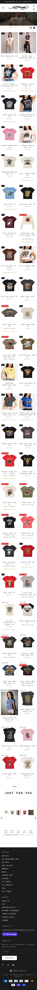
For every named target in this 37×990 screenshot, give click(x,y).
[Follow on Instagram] (8, 965)
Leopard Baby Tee (27, 562)
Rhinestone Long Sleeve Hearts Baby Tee (27, 235)
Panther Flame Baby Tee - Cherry (9, 472)
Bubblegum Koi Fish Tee (27, 746)
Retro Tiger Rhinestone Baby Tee (27, 57)
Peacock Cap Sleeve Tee (9, 746)
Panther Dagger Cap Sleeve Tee (27, 115)
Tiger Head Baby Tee (27, 383)
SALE (4, 888)
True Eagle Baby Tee (9, 296)
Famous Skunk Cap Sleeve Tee (9, 718)
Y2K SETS (5, 862)
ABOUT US (5, 901)
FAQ (3, 904)
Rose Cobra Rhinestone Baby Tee (27, 593)
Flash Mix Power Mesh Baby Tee (9, 356)
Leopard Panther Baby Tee (27, 146)
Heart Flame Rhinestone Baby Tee (27, 472)
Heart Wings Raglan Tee (27, 621)
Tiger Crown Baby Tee (27, 325)
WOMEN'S (5, 869)
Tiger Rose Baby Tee (27, 204)
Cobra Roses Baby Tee (9, 654)
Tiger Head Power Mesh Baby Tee (9, 682)
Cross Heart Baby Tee (9, 503)
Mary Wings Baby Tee (9, 56)
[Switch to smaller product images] (34, 28)
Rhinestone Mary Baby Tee (27, 774)
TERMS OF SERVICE (9, 914)
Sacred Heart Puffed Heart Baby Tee (9, 414)
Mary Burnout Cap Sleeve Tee (27, 710)
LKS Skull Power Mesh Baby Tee (27, 654)
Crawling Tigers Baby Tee (27, 85)
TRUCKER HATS (7, 875)
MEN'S (4, 872)
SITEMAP (5, 920)
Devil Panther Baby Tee (27, 174)
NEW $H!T (5, 856)
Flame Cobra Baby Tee (9, 774)
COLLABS (5, 878)
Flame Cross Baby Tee (9, 115)
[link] (6, 817)
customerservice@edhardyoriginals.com (18, 930)
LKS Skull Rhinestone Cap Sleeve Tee (9, 622)
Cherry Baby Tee (27, 533)
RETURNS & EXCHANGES (10, 910)
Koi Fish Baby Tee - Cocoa (9, 266)
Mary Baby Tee (9, 593)
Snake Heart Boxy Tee (9, 325)
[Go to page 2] (23, 784)
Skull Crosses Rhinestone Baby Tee (9, 85)
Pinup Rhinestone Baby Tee (9, 234)
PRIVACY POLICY (8, 917)
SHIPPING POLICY (8, 907)
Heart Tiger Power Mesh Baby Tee (27, 682)
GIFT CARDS (6, 891)
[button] (1, 818)
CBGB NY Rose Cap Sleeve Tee (9, 534)
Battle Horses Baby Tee (27, 266)
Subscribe (9, 958)
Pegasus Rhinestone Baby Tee (9, 173)
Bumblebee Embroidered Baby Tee (9, 385)
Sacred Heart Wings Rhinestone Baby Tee (27, 414)
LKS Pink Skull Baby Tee (27, 356)
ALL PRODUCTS (7, 885)
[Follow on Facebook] (3, 965)
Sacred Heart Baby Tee (9, 444)
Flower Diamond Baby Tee (9, 146)
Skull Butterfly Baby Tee (9, 563)
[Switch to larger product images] (31, 28)
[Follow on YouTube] (13, 965)
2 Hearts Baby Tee (27, 502)
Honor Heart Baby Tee (27, 297)
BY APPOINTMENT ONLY (10, 859)
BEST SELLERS (7, 865)
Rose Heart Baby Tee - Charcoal (27, 444)
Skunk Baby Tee (9, 204)
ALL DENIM (6, 882)
